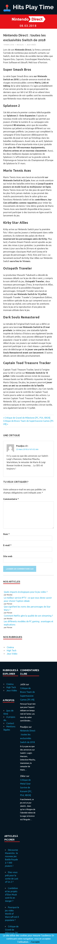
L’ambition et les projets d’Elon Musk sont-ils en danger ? (11, 894)
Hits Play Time (33, 7)
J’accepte (35, 942)
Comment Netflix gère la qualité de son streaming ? (28, 615)
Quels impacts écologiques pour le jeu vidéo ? (25, 592)
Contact (10, 723)
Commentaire (11, 499)
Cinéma (10, 647)
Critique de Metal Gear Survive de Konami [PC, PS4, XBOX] (26, 787)
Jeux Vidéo (31, 45)
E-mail (7, 545)
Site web (7, 556)
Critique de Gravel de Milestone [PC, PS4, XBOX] (27, 418)
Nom (6, 534)
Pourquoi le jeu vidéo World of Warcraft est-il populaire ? (12, 913)
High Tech (11, 650)
